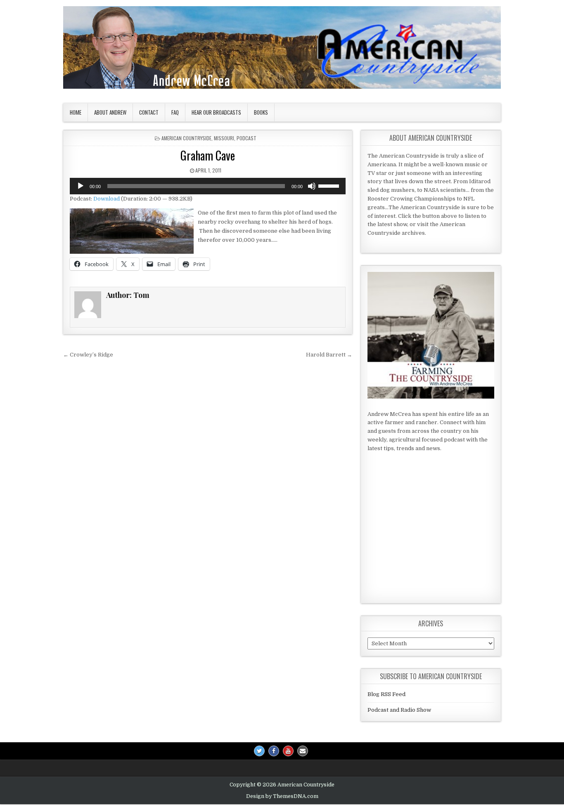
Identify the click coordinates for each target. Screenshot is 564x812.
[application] (208, 186)
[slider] (329, 185)
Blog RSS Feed (386, 694)
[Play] (80, 186)
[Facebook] (273, 751)
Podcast (246, 138)
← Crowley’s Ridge (88, 355)
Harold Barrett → (329, 355)
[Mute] (312, 186)
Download (106, 199)
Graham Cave (207, 155)
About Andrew (110, 112)
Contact (149, 112)
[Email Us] (302, 751)
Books (261, 112)
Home (75, 112)
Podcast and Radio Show (399, 710)
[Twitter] (259, 751)
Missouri (224, 138)
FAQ (175, 112)
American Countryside (186, 138)
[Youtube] (288, 751)
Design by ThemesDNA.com (282, 796)
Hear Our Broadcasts (216, 112)
